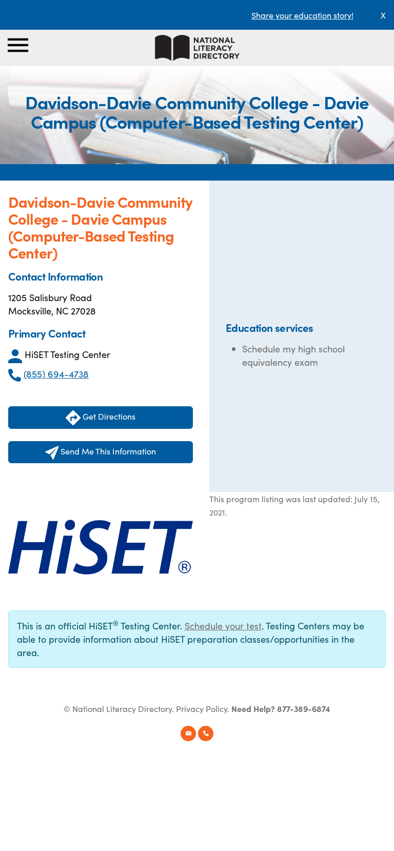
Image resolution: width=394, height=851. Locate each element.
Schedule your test (223, 625)
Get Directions (108, 416)
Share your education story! (302, 15)
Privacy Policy (201, 708)
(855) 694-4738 (56, 373)
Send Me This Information (107, 451)
